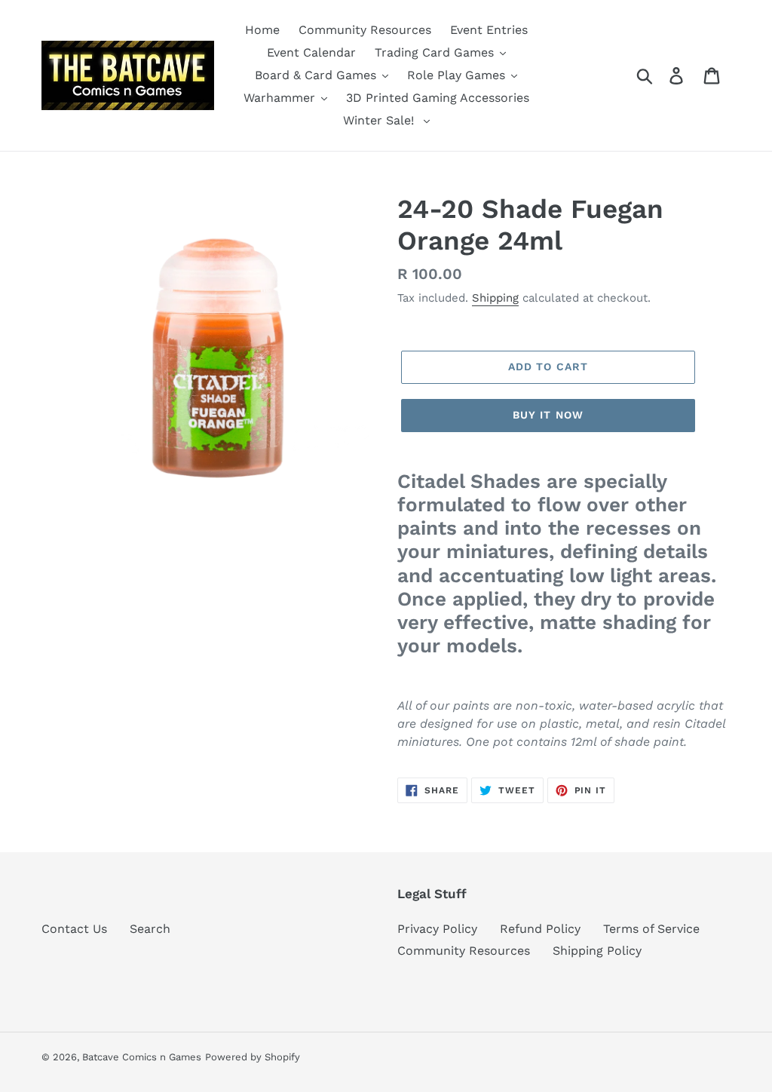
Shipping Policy (597, 950)
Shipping (495, 298)
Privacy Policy (437, 929)
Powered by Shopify (252, 1057)
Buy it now (548, 415)
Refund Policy (540, 929)
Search (150, 929)
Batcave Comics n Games (141, 1057)
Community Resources (463, 950)
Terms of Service (651, 929)
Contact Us (74, 929)
